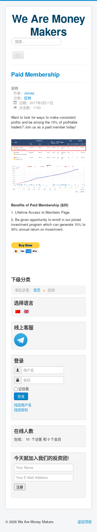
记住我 (23, 388)
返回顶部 (85, 521)
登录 (21, 396)
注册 (19, 486)
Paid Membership (35, 74)
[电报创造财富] (20, 339)
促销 (27, 97)
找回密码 (21, 409)
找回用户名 (23, 404)
